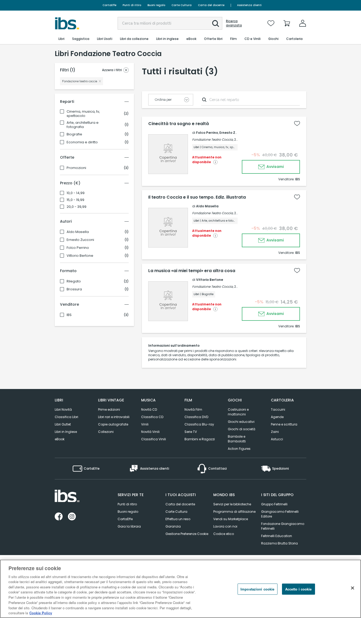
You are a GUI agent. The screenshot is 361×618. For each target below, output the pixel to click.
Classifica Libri (66, 417)
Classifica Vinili (153, 439)
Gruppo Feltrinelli (274, 504)
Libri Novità (63, 409)
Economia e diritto (82, 142)
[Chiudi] (352, 588)
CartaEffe (109, 5)
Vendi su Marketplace (230, 519)
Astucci (277, 439)
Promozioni (76, 168)
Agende (277, 417)
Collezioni (106, 431)
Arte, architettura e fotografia (83, 125)
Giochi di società (241, 429)
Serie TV (190, 431)
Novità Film (193, 409)
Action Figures (239, 448)
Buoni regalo (156, 5)
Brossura (74, 289)
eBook (59, 439)
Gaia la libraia (129, 526)
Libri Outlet (63, 424)
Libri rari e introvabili (113, 417)
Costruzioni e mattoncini (238, 411)
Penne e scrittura (284, 424)
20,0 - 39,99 (76, 207)
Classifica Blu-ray (199, 424)
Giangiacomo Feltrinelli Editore (280, 514)
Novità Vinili (150, 431)
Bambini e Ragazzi (199, 439)
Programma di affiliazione (234, 511)
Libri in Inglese (66, 431)
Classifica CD (152, 417)
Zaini (275, 431)
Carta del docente (211, 5)
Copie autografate (113, 424)
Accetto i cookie (298, 589)
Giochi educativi (241, 421)
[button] (215, 23)
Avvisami (275, 166)
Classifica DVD (196, 417)
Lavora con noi (225, 526)
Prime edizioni (109, 409)
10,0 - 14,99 (76, 193)
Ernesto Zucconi (80, 240)
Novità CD (149, 409)
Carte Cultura (182, 5)
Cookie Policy (40, 612)
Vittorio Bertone (80, 256)
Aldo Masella (78, 232)
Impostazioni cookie (257, 589)
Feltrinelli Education (276, 536)
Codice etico (223, 534)
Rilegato (74, 281)
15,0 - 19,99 (75, 200)
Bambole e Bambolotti (237, 438)
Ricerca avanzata (234, 23)
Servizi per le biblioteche (232, 504)
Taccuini (278, 409)
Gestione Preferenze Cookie (186, 534)
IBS (69, 315)
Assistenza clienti (249, 5)
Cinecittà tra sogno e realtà (178, 124)
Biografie (74, 134)
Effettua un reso (177, 519)
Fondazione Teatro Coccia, (212, 139)
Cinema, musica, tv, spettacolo (83, 113)
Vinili (145, 424)
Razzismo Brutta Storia (279, 543)
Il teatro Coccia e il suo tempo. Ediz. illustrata (197, 197)
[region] (180, 589)
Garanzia (173, 526)
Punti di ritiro (132, 5)
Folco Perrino (78, 248)
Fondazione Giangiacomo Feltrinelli (282, 526)
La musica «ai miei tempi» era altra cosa (191, 271)
